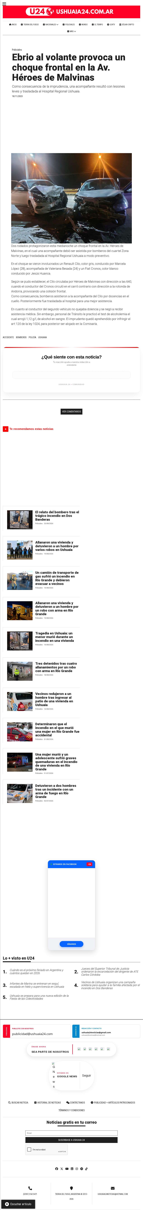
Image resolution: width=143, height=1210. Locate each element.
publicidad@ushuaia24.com (32, 1034)
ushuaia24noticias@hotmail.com (113, 1194)
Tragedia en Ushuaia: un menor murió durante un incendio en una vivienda (54, 637)
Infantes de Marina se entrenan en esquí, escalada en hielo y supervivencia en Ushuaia (37, 985)
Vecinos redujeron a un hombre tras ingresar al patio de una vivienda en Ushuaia (54, 699)
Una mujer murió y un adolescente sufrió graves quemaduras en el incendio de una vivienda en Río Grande (56, 762)
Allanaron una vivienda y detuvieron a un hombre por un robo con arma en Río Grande (56, 608)
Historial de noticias (49, 1102)
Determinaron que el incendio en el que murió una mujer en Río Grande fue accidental (57, 729)
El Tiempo (98, 24)
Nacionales (50, 24)
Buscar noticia (19, 1102)
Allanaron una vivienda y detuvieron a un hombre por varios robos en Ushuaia (56, 546)
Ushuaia (42, 337)
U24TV (112, 24)
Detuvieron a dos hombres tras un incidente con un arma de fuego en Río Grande (55, 791)
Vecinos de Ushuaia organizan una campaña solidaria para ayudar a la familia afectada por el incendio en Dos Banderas (110, 985)
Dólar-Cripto (127, 24)
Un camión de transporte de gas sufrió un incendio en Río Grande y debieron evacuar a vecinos (57, 578)
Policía (32, 337)
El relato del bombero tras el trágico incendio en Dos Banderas (57, 515)
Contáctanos (77, 1102)
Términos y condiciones (72, 1110)
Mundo (84, 24)
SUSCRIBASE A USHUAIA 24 (71, 1140)
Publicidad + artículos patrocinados (114, 1102)
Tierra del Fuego (31, 24)
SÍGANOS (71, 944)
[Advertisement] (71, 125)
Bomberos (21, 337)
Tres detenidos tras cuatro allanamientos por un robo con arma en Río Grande (56, 667)
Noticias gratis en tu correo (72, 1122)
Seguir (86, 1075)
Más (71, 31)
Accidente (8, 337)
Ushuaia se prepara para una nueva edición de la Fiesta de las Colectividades (39, 997)
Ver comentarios (71, 411)
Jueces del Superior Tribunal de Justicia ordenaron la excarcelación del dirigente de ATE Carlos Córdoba (109, 971)
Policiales (70, 24)
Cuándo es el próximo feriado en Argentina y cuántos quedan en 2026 (36, 972)
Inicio (14, 24)
